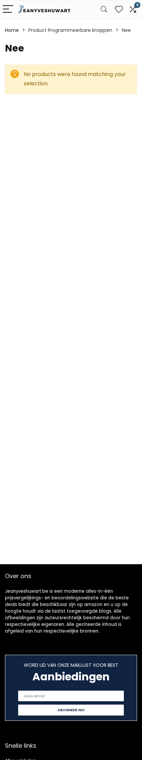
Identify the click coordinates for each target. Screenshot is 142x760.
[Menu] (8, 9)
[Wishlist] (119, 9)
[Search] (104, 9)
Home (12, 30)
